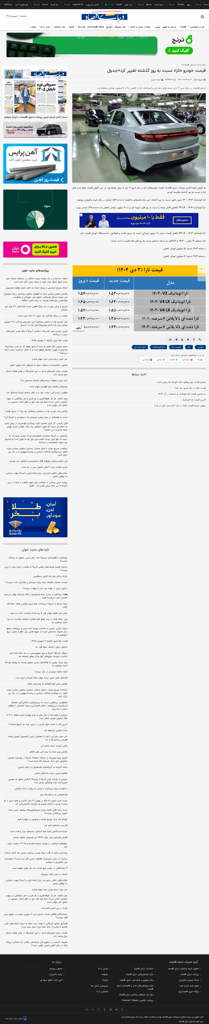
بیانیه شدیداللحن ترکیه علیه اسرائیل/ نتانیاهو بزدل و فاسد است (38, 831)
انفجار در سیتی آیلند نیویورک (54, 874)
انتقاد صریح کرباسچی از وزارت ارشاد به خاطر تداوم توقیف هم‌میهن (36, 288)
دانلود (78, 328)
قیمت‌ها (81, 27)
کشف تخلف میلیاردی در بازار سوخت (50, 671)
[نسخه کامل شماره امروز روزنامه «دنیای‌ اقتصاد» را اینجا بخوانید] (35, 90)
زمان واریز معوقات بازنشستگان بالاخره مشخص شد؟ (43, 380)
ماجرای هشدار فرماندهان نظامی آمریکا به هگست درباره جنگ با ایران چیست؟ (35, 568)
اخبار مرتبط (139, 374)
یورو (169, 4)
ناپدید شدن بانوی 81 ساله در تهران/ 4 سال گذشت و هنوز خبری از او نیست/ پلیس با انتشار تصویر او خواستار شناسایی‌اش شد (35, 802)
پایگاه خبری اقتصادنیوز (188, 991)
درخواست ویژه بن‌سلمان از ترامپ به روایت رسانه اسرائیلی (41, 788)
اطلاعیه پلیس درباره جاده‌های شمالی (50, 773)
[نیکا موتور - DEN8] (35, 130)
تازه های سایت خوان (35, 549)
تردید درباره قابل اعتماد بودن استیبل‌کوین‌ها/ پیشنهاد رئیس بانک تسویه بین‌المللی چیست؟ (37, 811)
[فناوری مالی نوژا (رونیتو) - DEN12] (35, 517)
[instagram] (122, 1009)
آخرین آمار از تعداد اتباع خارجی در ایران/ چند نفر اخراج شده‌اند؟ (37, 724)
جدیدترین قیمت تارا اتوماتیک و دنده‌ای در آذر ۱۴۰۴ (182, 394)
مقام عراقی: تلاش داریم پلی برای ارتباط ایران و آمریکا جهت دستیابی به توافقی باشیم (36, 475)
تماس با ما (103, 968)
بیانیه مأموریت (55, 974)
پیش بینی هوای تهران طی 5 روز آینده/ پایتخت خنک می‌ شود (38, 613)
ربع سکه (199, 4)
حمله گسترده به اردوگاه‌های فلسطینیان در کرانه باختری (42, 767)
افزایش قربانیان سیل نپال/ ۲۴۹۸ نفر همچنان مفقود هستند (40, 837)
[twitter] (188, 339)
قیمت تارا (176, 347)
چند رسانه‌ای (59, 27)
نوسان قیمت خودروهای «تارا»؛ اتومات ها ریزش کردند (181, 382)
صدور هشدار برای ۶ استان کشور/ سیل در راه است (44, 467)
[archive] (86, 1009)
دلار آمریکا (35, 4)
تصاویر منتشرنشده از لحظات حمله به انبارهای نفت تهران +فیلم (38, 365)
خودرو (109, 27)
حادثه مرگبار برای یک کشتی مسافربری (50, 576)
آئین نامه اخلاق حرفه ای (51, 980)
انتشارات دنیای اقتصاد (143, 968)
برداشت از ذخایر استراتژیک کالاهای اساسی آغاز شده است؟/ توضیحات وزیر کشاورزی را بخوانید (35, 860)
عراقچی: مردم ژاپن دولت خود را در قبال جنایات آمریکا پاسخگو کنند (36, 392)
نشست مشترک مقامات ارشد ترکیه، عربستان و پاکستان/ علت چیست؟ (36, 582)
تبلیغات (104, 974)
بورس (157, 27)
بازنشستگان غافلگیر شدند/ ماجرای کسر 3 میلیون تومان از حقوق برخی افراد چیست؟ (35, 916)
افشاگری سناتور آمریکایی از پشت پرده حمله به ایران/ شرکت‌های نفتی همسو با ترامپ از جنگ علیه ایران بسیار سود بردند (35, 925)
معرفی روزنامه (55, 968)
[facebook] (193, 339)
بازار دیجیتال (120, 27)
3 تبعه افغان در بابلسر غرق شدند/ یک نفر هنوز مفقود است (39, 868)
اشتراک (105, 980)
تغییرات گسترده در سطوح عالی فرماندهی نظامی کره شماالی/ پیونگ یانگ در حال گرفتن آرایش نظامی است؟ (36, 944)
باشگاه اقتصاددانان (95, 27)
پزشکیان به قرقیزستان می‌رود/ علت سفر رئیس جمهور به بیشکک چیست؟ (37, 559)
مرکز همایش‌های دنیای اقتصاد (139, 974)
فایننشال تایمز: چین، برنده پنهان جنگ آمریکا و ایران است (41, 678)
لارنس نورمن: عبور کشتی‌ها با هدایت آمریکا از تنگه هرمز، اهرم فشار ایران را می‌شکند (36, 333)
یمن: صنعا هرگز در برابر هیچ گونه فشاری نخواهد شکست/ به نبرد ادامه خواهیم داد (37, 621)
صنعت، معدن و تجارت (140, 27)
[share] (98, 1009)
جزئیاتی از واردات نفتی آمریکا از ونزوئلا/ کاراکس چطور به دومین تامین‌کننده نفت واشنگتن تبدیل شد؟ (37, 781)
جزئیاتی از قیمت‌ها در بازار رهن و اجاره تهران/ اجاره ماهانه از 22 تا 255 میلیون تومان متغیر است (37, 716)
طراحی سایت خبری (15, 1018)
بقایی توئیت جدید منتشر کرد (54, 745)
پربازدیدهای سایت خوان (35, 271)
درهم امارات (139, 4)
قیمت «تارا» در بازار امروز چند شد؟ (190, 388)
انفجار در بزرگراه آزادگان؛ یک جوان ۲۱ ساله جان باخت (42, 316)
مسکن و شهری (169, 27)
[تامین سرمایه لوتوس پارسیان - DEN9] (35, 210)
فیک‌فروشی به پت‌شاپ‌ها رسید (53, 794)
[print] (170, 339)
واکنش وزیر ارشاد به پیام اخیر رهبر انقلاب (48, 752)
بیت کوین (109, 4)
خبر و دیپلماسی (197, 27)
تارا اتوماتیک (159, 347)
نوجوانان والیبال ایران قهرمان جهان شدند (48, 386)
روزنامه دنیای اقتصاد (189, 974)
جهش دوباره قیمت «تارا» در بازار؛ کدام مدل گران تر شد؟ (180, 405)
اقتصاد (182, 27)
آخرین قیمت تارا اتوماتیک (194, 400)
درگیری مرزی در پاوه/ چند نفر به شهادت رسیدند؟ (44, 588)
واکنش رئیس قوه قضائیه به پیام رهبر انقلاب (47, 684)
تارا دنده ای (139, 347)
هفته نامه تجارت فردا (189, 986)
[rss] (104, 1009)
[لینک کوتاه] (199, 339)
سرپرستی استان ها (99, 986)
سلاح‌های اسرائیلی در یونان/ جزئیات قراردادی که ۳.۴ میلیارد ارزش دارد (37, 845)
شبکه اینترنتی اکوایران (189, 980)
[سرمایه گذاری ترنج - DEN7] (104, 45)
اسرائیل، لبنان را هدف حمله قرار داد (51, 647)
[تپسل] (81, 214)
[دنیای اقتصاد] (104, 16)
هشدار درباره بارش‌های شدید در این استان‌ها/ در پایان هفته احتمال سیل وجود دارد (36, 373)
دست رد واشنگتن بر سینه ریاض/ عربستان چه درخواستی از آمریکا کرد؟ (35, 417)
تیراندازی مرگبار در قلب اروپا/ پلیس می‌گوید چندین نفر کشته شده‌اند (35, 853)
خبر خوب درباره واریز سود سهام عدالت (49, 359)
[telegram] (176, 339)
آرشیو (71, 27)
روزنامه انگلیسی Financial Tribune (137, 1000)
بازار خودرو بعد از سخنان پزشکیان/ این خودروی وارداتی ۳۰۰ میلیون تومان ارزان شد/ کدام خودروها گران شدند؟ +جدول (35, 323)
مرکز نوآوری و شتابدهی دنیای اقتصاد (136, 980)
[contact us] (92, 1009)
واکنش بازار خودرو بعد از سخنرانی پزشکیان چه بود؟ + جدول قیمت (36, 411)
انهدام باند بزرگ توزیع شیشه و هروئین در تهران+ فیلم (42, 819)
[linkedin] (182, 339)
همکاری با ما (102, 991)
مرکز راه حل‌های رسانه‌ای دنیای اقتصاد (136, 994)
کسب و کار (44, 27)
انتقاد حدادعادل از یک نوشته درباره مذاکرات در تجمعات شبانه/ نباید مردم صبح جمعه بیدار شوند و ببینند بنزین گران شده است (36, 280)
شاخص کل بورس (73, 4)
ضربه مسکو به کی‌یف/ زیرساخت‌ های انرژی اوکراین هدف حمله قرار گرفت (37, 605)
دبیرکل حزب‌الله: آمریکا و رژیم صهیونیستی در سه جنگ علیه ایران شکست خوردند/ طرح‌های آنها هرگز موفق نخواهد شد (38, 655)
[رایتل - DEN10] (35, 250)
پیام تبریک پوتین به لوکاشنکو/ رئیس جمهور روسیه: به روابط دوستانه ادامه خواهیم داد (35, 664)
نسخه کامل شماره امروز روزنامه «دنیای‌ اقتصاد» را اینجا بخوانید (35, 117)
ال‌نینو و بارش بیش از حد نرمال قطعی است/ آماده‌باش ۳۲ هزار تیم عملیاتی (36, 308)
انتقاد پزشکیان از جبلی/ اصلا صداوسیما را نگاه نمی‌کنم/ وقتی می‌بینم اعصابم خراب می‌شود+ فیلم (35, 596)
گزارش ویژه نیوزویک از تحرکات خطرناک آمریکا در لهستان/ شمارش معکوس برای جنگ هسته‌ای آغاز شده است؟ (37, 759)
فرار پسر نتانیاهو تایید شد (55, 825)
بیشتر (33, 27)
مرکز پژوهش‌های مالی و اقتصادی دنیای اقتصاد (135, 987)
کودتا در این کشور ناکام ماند (54, 908)
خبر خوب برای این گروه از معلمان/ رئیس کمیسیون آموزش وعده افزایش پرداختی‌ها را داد (37, 738)
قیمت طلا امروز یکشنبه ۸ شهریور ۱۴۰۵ (49, 340)
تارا (189, 347)
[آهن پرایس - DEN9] (35, 164)
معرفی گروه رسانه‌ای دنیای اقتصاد (183, 968)
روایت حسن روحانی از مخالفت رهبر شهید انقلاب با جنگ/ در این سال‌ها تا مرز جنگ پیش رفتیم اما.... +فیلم (37, 484)
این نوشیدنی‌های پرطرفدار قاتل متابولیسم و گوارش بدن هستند (38, 461)
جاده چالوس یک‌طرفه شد (55, 730)
